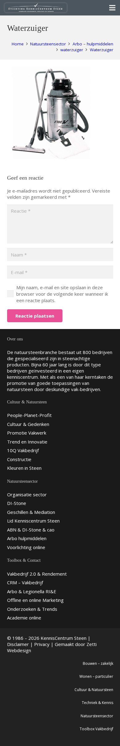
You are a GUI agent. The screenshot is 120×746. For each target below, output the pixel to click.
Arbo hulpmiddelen (26, 538)
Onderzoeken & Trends (32, 609)
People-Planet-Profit (29, 415)
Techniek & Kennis (97, 702)
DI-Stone (16, 503)
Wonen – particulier (96, 676)
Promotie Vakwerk (26, 433)
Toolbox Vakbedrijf (96, 728)
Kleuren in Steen (24, 468)
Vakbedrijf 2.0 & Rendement (37, 574)
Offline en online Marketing (35, 600)
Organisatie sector (27, 494)
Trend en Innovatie (27, 442)
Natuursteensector (97, 716)
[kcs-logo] (36, 7)
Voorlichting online (26, 547)
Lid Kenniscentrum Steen (33, 521)
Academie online (24, 618)
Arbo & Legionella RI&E (31, 591)
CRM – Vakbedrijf (25, 582)
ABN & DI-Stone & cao (30, 530)
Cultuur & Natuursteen (93, 689)
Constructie (19, 459)
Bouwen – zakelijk (98, 663)
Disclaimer (18, 644)
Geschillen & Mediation (31, 512)
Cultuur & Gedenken (28, 424)
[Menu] (112, 7)
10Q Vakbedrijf (23, 450)
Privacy (42, 644)
